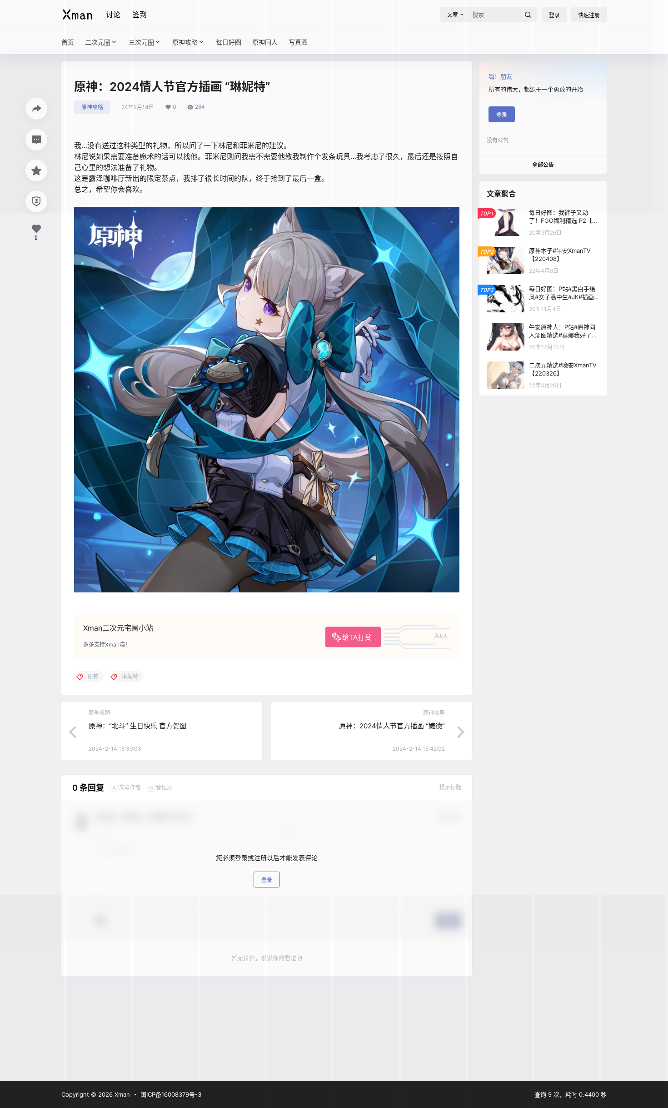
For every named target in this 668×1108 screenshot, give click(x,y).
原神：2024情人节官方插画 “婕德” (392, 726)
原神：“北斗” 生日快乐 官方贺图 (137, 726)
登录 (266, 880)
